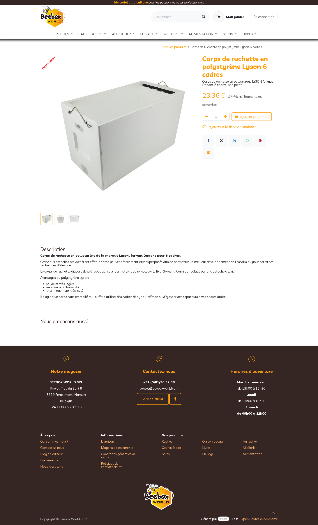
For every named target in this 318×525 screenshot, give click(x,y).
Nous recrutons (51, 466)
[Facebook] (208, 140)
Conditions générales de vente (118, 455)
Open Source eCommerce (259, 519)
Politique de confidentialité (111, 465)
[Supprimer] (206, 117)
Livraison (107, 441)
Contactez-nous (52, 448)
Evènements (49, 460)
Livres (206, 448)
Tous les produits (174, 47)
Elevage (208, 454)
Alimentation (252, 454)
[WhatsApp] (247, 140)
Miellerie (249, 448)
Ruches (167, 441)
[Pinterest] (260, 140)
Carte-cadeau (212, 441)
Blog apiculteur (51, 454)
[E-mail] (208, 152)
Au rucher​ (250, 441)
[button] (48, 133)
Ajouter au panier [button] (254, 116)
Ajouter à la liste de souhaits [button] (232, 126)
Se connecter (264, 17)
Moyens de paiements (117, 448)
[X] (221, 140)
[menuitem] (64, 34)
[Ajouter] (225, 117)
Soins (166, 454)
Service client (153, 399)
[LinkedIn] (234, 140)
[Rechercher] (203, 16)
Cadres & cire (171, 448)
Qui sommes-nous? (54, 441)
